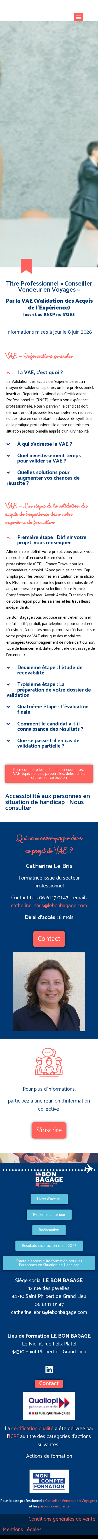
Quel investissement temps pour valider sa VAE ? (49, 458)
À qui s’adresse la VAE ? (44, 444)
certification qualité (32, 1428)
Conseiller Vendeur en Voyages (70, 1501)
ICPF (14, 1436)
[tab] (49, 373)
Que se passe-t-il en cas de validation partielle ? (48, 743)
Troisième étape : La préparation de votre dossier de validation (49, 690)
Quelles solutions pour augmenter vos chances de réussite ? (43, 478)
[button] (78, 17)
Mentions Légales (22, 1529)
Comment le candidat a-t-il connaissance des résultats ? (50, 727)
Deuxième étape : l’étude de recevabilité (50, 670)
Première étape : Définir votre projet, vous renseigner (52, 540)
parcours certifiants (53, 1507)
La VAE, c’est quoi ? (40, 372)
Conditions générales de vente (61, 1519)
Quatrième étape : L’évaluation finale (53, 710)
